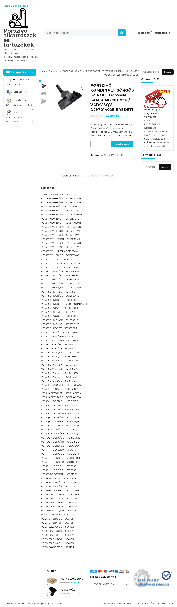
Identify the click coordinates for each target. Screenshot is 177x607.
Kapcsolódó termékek (98, 175)
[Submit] (122, 32)
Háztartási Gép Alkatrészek (18, 82)
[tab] (70, 175)
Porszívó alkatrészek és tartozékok (19, 38)
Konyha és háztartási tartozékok (19, 103)
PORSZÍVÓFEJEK (113, 155)
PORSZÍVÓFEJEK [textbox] (109, 584)
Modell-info (69, 175)
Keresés (167, 72)
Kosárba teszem (122, 144)
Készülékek (20, 91)
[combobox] (110, 584)
